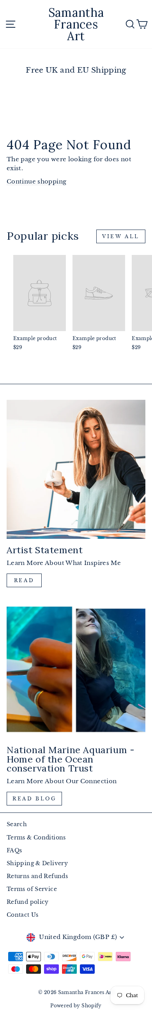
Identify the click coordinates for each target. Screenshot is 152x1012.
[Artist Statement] (76, 469)
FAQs (14, 850)
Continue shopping (36, 181)
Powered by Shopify (76, 1005)
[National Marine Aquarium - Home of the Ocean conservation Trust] (76, 669)
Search (17, 824)
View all (121, 236)
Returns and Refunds (37, 876)
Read (24, 580)
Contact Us (23, 915)
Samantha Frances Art (76, 24)
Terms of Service (32, 889)
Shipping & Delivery (37, 863)
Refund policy (28, 902)
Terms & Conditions (36, 837)
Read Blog (34, 799)
